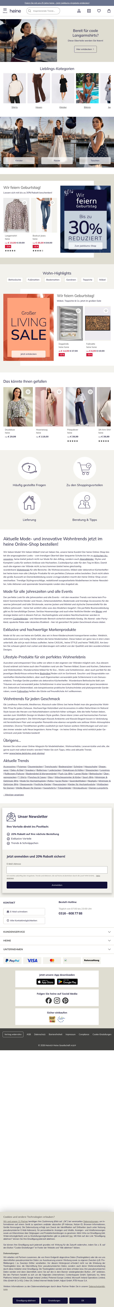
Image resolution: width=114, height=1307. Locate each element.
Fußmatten (33, 279)
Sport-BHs (88, 777)
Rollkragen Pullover (14, 773)
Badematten (52, 279)
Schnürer (78, 766)
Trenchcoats (50, 766)
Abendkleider (87, 559)
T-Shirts (22, 777)
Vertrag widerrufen (13, 1034)
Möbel (102, 279)
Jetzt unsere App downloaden (57, 974)
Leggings (105, 770)
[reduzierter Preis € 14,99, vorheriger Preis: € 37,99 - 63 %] (70, 323)
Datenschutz (39, 1034)
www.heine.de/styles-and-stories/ (26, 753)
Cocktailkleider (20, 618)
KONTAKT (9, 902)
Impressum (70, 1034)
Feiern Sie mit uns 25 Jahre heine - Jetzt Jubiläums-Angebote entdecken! (57, 3)
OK (82, 1300)
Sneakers (30, 770)
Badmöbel (45, 673)
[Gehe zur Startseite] (15, 11)
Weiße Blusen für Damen (29, 787)
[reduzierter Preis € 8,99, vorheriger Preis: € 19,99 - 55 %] (98, 323)
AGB (29, 1034)
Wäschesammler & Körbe (67, 777)
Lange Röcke (81, 773)
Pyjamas (21, 766)
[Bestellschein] (89, 11)
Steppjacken (92, 770)
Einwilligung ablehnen (26, 1300)
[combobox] (47, 10)
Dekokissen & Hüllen (73, 770)
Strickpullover (80, 787)
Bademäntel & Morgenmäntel (41, 773)
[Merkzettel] (99, 11)
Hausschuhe (91, 766)
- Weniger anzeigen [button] (13, 794)
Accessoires (9, 766)
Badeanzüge (65, 766)
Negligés (92, 780)
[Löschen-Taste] (57, 11)
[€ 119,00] (49, 407)
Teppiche (87, 279)
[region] (57, 1259)
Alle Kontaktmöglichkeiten (23, 920)
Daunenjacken (35, 766)
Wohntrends (23, 569)
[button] (5, 11)
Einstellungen (54, 1300)
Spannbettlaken (78, 780)
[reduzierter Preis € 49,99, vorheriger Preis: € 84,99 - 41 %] (44, 215)
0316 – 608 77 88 (70, 913)
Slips (50, 777)
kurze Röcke (61, 780)
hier (71, 1236)
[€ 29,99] (18, 407)
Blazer (99, 611)
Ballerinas (42, 770)
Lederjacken (55, 770)
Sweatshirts (49, 787)
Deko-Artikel (17, 770)
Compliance (84, 1034)
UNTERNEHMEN (13, 949)
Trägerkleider (64, 787)
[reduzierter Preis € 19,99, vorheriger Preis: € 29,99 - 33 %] (16, 215)
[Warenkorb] (109, 11)
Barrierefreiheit (55, 1034)
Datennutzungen (90, 1221)
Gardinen (71, 279)
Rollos (50, 780)
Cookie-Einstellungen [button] (102, 1034)
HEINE (7, 940)
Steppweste (26, 784)
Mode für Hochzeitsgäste (33, 780)
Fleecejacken (59, 784)
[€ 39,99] (80, 407)
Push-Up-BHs (65, 773)
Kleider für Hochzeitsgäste (81, 784)
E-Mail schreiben (17, 912)
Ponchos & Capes (37, 777)
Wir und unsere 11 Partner (15, 1221)
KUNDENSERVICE (14, 931)
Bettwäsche (14, 279)
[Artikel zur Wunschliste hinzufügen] (24, 202)
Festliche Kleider (42, 784)
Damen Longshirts (98, 787)
